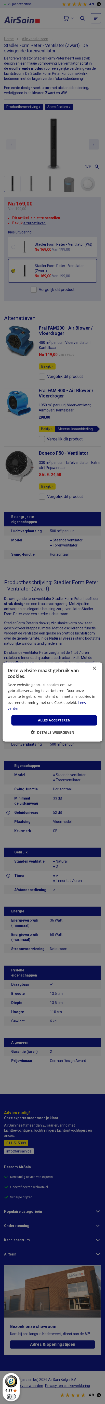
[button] (52, 732)
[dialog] (52, 702)
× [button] (94, 668)
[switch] (11, 1396)
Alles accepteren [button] (54, 720)
